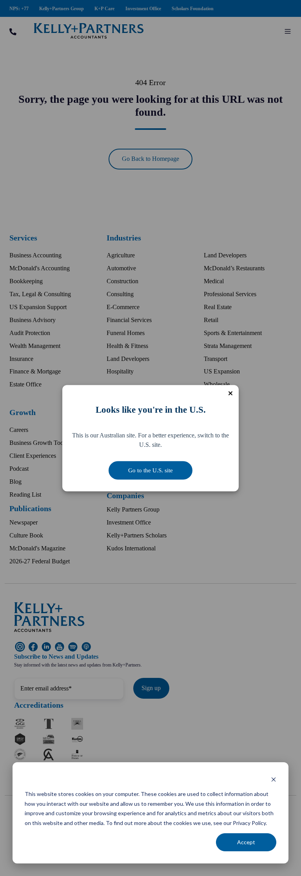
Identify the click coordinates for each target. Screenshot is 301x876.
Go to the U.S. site (150, 470)
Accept (246, 842)
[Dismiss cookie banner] (273, 779)
